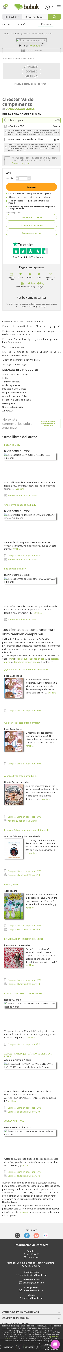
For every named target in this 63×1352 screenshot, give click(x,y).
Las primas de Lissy (15, 568)
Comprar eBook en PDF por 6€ (23, 929)
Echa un (29, 45)
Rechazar (28, 1346)
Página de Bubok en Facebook (27, 1235)
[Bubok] (26, 6)
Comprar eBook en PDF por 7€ (23, 875)
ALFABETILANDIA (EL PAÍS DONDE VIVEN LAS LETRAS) (28, 1055)
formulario (24, 1212)
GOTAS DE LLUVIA (14, 1121)
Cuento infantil (26, 58)
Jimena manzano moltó (17, 945)
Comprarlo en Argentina (32, 225)
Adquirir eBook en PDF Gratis (22, 495)
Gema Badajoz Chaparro (17, 1127)
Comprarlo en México (31, 233)
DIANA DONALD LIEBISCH (31, 84)
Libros (6, 24)
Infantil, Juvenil (20, 33)
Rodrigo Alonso (12, 999)
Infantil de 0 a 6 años (42, 33)
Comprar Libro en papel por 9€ (23, 555)
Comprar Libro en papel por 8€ (23, 1044)
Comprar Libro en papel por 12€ (24, 980)
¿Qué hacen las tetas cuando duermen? (26, 669)
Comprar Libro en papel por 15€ (24, 816)
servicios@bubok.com (33, 1290)
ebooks (19, 658)
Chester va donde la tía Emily (20, 504)
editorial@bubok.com (33, 1282)
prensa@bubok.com (33, 1298)
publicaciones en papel (35, 658)
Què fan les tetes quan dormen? (22, 722)
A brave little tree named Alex (20, 775)
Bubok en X (17, 1235)
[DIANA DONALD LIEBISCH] (31, 71)
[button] (48, 7)
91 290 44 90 (32, 1254)
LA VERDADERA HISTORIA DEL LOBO (23, 938)
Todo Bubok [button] (11, 16)
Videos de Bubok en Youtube (36, 1235)
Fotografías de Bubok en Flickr (45, 1235)
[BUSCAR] (54, 17)
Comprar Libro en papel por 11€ (24, 710)
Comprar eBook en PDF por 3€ (23, 983)
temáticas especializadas (26, 662)
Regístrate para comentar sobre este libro (48, 423)
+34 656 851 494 (33, 1265)
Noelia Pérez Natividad (16, 782)
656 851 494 (33, 1257)
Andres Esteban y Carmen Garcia (22, 836)
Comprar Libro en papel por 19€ (24, 925)
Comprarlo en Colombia (31, 217)
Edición (22, 24)
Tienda (5, 33)
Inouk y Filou (11, 884)
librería (11, 658)
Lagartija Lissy (12, 444)
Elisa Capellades (13, 675)
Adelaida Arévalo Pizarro (17, 1059)
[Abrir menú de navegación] (59, 7)
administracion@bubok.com (33, 1275)
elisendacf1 (10, 890)
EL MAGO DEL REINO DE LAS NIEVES (23, 993)
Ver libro (20, 488)
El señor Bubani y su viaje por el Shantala (26, 829)
